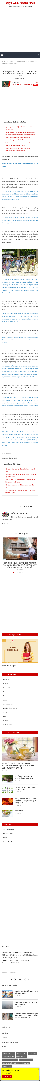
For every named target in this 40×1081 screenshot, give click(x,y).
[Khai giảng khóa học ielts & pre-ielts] (20, 83)
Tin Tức (11, 61)
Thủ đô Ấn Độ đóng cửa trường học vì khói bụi (26, 1003)
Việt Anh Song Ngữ (20, 513)
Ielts (24, 1053)
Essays (19, 1053)
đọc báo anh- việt (8, 1053)
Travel (5, 712)
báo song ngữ (7, 1063)
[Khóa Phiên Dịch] (20, 651)
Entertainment (7, 704)
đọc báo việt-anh (8, 1057)
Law (4, 692)
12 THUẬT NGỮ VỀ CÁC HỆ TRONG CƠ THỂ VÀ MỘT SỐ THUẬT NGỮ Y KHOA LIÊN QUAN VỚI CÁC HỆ (18, 765)
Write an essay (8, 724)
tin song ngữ (7, 1066)
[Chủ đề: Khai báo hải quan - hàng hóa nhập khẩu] (7, 994)
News (5, 838)
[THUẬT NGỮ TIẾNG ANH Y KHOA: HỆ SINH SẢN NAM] (7, 779)
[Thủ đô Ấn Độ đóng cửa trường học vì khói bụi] (7, 1005)
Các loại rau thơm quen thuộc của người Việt (25, 788)
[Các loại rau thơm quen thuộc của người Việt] (7, 790)
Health (5, 700)
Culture (5, 720)
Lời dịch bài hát (8, 834)
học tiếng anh (21, 1057)
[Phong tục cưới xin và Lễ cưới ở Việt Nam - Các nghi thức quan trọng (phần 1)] (7, 801)
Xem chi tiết (7, 1076)
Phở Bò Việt (19, 811)
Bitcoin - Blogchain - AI (10, 708)
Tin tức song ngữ (8, 830)
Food (4, 716)
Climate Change (8, 688)
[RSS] (28, 979)
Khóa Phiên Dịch (9, 666)
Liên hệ (4, 1037)
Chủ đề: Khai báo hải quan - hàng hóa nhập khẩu (26, 992)
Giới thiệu (5, 1033)
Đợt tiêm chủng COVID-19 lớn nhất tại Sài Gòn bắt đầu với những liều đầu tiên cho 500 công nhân (20, 565)
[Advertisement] (20, 31)
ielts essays (32, 1053)
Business (6, 696)
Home (3, 61)
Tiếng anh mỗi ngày (25, 1060)
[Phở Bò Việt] (7, 813)
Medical (5, 684)
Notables (6, 680)
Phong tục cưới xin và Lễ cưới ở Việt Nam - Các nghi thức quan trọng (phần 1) (26, 800)
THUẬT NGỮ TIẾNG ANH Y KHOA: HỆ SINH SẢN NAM (24, 777)
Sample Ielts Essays (9, 842)
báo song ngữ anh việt (21, 1063)
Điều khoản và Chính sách (10, 1042)
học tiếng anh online (10, 1060)
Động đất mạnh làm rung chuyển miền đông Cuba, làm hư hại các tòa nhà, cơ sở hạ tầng (26, 1015)
